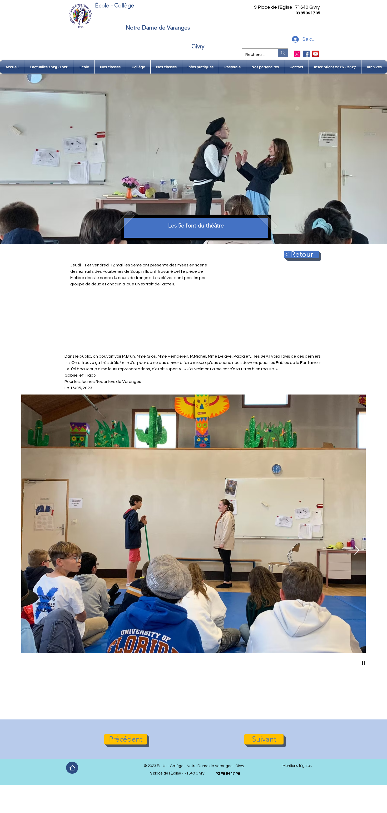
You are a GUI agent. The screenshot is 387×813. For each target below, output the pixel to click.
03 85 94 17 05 (308, 13)
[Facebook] (306, 54)
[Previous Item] (30, 550)
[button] (84, 67)
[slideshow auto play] (363, 662)
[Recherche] (283, 53)
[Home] (72, 768)
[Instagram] (297, 54)
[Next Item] (357, 550)
